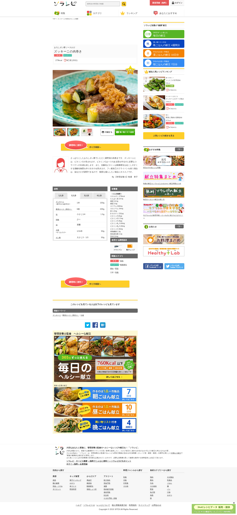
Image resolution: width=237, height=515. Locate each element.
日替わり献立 (176, 453)
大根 (57, 230)
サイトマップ (144, 505)
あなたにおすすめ (168, 13)
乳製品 (169, 480)
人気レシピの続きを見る (163, 136)
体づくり (73, 486)
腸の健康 (56, 483)
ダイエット (57, 489)
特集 (63, 13)
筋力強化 (107, 480)
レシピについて (103, 505)
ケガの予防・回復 (110, 498)
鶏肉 (151, 477)
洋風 (125, 480)
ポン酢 (58, 238)
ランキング (131, 13)
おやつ (72, 483)
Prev (57, 98)
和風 (117, 272)
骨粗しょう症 (92, 489)
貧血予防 (107, 483)
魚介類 (152, 492)
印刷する (108, 132)
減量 (105, 486)
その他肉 (153, 486)
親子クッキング (75, 480)
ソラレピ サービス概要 (77, 461)
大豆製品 (170, 477)
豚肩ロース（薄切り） (64, 209)
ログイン (178, 3)
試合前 (106, 495)
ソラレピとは (89, 505)
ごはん (169, 483)
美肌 (121, 261)
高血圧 (89, 480)
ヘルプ (78, 505)
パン (168, 489)
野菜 (117, 269)
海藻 (151, 495)
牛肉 (151, 483)
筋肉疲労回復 (109, 489)
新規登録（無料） (160, 3)
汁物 (168, 492)
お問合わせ (156, 505)
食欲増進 (107, 492)
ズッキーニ (60, 202)
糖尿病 (89, 483)
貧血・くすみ (58, 486)
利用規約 (133, 505)
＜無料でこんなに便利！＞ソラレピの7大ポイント (109, 461)
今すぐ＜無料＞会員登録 (77, 464)
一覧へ (179, 149)
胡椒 (57, 220)
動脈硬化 (123, 265)
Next (133, 98)
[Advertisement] (95, 32)
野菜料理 (73, 489)
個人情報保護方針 (119, 505)
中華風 (125, 483)
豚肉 (112, 269)
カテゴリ (97, 13)
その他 (125, 486)
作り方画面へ (85, 146)
